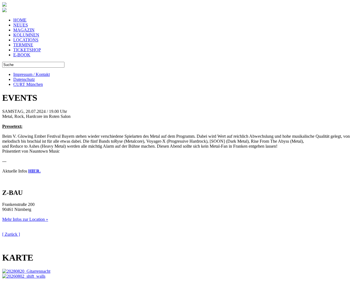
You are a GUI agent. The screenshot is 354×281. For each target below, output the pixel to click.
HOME (20, 20)
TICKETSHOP (27, 49)
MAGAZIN (24, 30)
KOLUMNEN (26, 35)
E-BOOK (21, 54)
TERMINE (23, 45)
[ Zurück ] (11, 234)
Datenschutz (24, 79)
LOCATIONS (25, 40)
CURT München (28, 84)
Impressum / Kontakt (31, 74)
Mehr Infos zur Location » (25, 219)
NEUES (20, 25)
